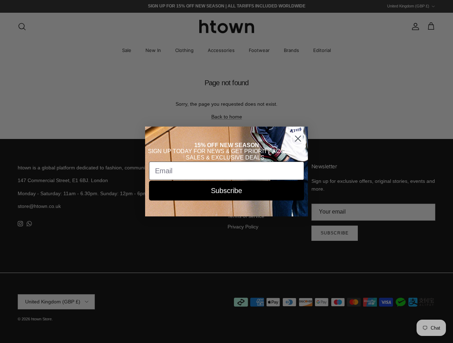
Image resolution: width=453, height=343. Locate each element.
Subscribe (226, 190)
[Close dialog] (298, 138)
